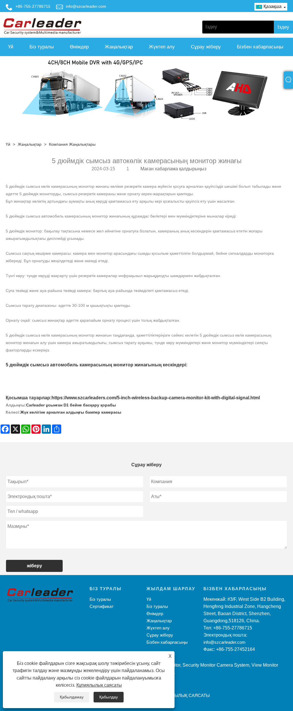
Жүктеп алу (162, 47)
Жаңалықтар (119, 47)
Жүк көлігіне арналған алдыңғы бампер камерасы (70, 412)
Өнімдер (79, 47)
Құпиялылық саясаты (99, 685)
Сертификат (102, 606)
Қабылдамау (72, 697)
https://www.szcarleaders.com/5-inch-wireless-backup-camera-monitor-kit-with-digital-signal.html (156, 397)
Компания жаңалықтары (72, 144)
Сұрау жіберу (206, 47)
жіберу (34, 565)
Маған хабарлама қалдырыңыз (173, 168)
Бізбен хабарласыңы (260, 47)
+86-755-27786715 (32, 6)
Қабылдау (108, 697)
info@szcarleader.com (86, 6)
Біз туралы (41, 47)
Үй (10, 47)
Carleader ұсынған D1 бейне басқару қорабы (71, 405)
